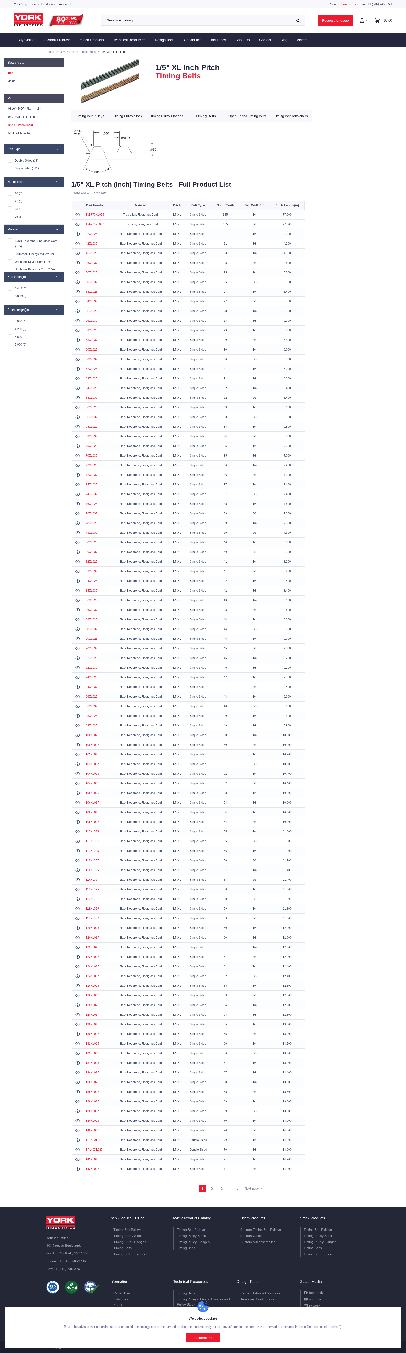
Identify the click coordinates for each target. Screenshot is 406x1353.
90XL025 (92, 638)
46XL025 (92, 253)
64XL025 (92, 388)
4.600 (20, 337)
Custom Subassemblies (257, 1242)
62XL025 (92, 369)
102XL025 (92, 754)
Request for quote (335, 20)
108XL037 (92, 822)
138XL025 (92, 1101)
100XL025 (92, 735)
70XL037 (92, 455)
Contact (265, 40)
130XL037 (92, 1034)
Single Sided (27, 168)
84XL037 (92, 590)
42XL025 (92, 234)
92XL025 (92, 658)
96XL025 (92, 696)
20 (18, 193)
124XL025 (92, 966)
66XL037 (92, 417)
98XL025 (92, 716)
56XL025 (92, 311)
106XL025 (92, 793)
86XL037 (92, 609)
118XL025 (92, 908)
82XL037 (92, 571)
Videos (302, 40)
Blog (284, 40)
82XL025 (92, 561)
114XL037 (92, 879)
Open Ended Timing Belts (247, 116)
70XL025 (92, 446)
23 (18, 209)
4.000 (20, 321)
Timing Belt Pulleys (90, 116)
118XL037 (92, 918)
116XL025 (92, 889)
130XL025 (92, 1024)
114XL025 (92, 870)
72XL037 (92, 475)
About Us (242, 40)
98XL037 (92, 725)
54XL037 (92, 301)
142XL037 (92, 1169)
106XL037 (92, 802)
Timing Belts (206, 116)
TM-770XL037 (95, 224)
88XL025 (92, 619)
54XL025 (92, 291)
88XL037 (92, 629)
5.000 (20, 344)
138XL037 (92, 1111)
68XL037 (92, 436)
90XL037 (92, 648)
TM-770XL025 (95, 214)
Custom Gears (251, 1236)
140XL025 (92, 1120)
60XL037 (92, 359)
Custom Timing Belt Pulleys (260, 1229)
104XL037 (92, 783)
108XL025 (92, 812)
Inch (10, 73)
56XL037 (92, 320)
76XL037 (92, 513)
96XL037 (92, 706)
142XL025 (92, 1159)
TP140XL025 (94, 1140)
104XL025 (92, 773)
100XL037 (92, 744)
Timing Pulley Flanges (166, 116)
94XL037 (92, 687)
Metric (11, 81)
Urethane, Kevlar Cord (33, 262)
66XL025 (92, 407)
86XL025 (92, 600)
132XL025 (92, 1043)
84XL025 (92, 581)
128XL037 (92, 1014)
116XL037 (92, 899)
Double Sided (26, 160)
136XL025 (92, 1082)
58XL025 (92, 330)
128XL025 (92, 1005)
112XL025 (92, 850)
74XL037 (92, 494)
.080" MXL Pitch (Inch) (22, 116)
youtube (315, 1299)
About (117, 1305)
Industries (218, 40)
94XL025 (92, 677)
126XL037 (92, 995)
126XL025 (92, 985)
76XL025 (92, 503)
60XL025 (92, 349)
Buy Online (25, 40)
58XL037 (92, 340)
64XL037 (92, 397)
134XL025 (92, 1063)
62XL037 (92, 378)
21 (18, 201)
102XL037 (92, 764)
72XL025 (92, 465)
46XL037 (92, 262)
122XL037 (92, 957)
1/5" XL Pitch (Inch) (20, 125)
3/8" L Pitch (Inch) (19, 133)
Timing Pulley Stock (127, 116)
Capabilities (193, 40)
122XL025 (92, 947)
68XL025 (92, 426)
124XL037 (92, 976)
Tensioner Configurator (257, 1299)
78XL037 (92, 532)
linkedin (314, 1306)
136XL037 (92, 1091)
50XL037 (92, 282)
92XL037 (92, 667)
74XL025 (92, 484)
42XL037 (92, 243)
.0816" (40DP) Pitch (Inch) (24, 108)
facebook (316, 1292)
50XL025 (92, 272)
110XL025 (92, 831)
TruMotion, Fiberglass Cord (34, 254)
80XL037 (92, 552)
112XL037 (92, 860)
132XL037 (92, 1053)
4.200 (20, 329)
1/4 (20, 288)
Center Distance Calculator (260, 1293)
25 (18, 216)
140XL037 (92, 1130)
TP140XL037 (94, 1149)
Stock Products (92, 40)
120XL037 (92, 937)
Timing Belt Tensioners (291, 116)
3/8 (20, 296)
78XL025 (92, 523)
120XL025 (92, 928)
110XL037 (92, 841)
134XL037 (92, 1072)
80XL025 (92, 542)
